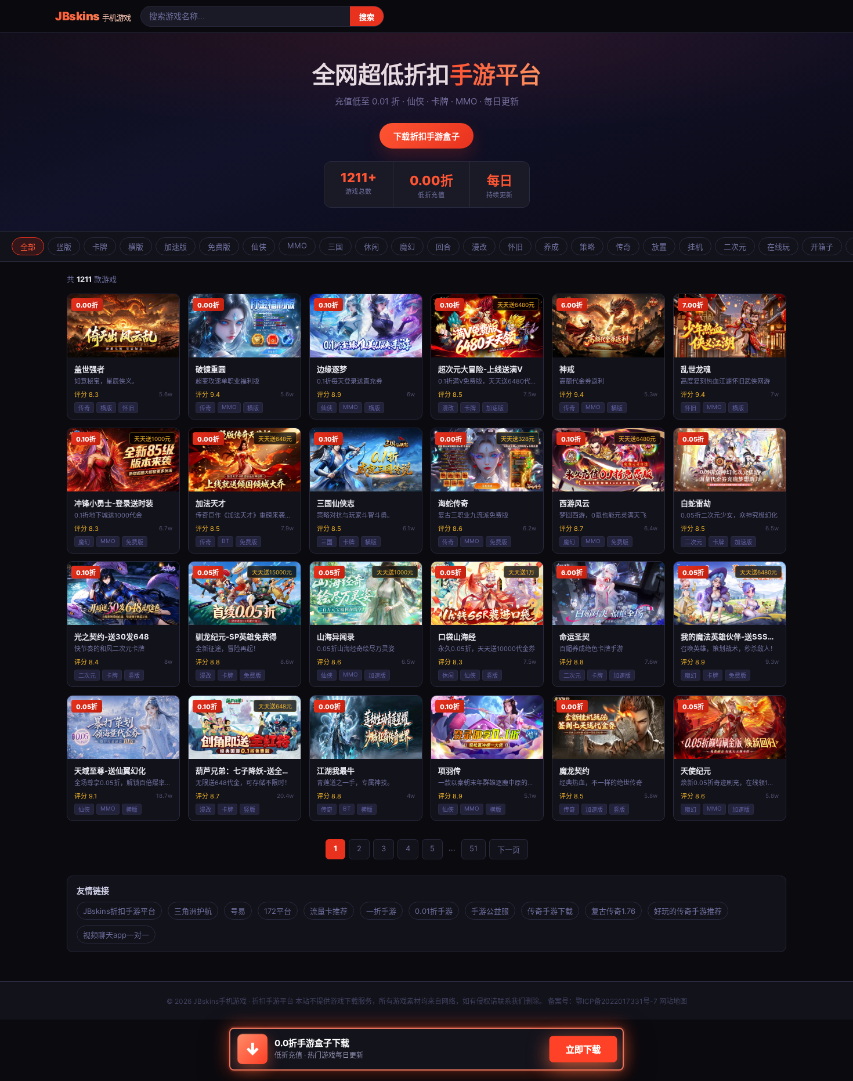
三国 (335, 246)
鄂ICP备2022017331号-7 (616, 1001)
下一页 (508, 849)
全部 (27, 246)
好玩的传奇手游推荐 (688, 911)
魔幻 (407, 246)
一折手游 (381, 911)
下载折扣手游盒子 (426, 136)
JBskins (93, 16)
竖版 (63, 246)
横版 (135, 246)
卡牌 (99, 246)
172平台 (277, 911)
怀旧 (515, 246)
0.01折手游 (434, 911)
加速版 (175, 246)
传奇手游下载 (550, 911)
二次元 (735, 246)
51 (473, 848)
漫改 (479, 246)
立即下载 (583, 1049)
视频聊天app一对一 (116, 934)
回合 (443, 246)
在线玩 (778, 246)
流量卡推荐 (329, 911)
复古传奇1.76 (613, 911)
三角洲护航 (193, 911)
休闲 (371, 246)
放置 (659, 246)
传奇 (623, 246)
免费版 (219, 246)
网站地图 (673, 1001)
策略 (587, 246)
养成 (551, 246)
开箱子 (822, 246)
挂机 (695, 246)
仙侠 (258, 246)
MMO (297, 245)
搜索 (366, 17)
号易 (237, 911)
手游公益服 (490, 911)
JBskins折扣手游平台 (119, 911)
